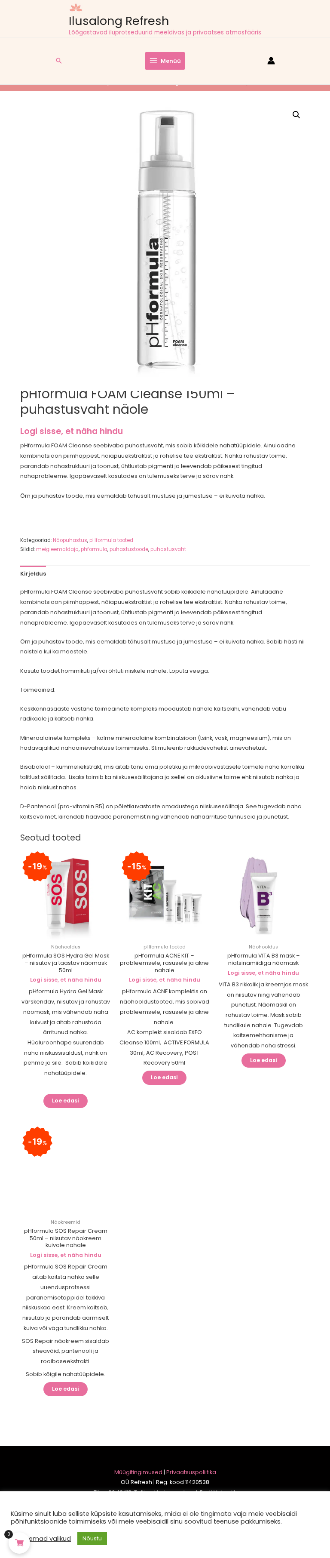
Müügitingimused (138, 1472)
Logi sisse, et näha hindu (71, 431)
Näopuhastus (70, 540)
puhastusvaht (168, 549)
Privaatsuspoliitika (191, 1472)
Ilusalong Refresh (119, 20)
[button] (296, 115)
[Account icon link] (271, 61)
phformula (94, 549)
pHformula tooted (111, 540)
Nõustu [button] (92, 1538)
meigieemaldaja (57, 549)
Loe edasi (65, 1100)
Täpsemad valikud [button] (42, 1539)
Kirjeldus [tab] (33, 573)
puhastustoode (129, 549)
